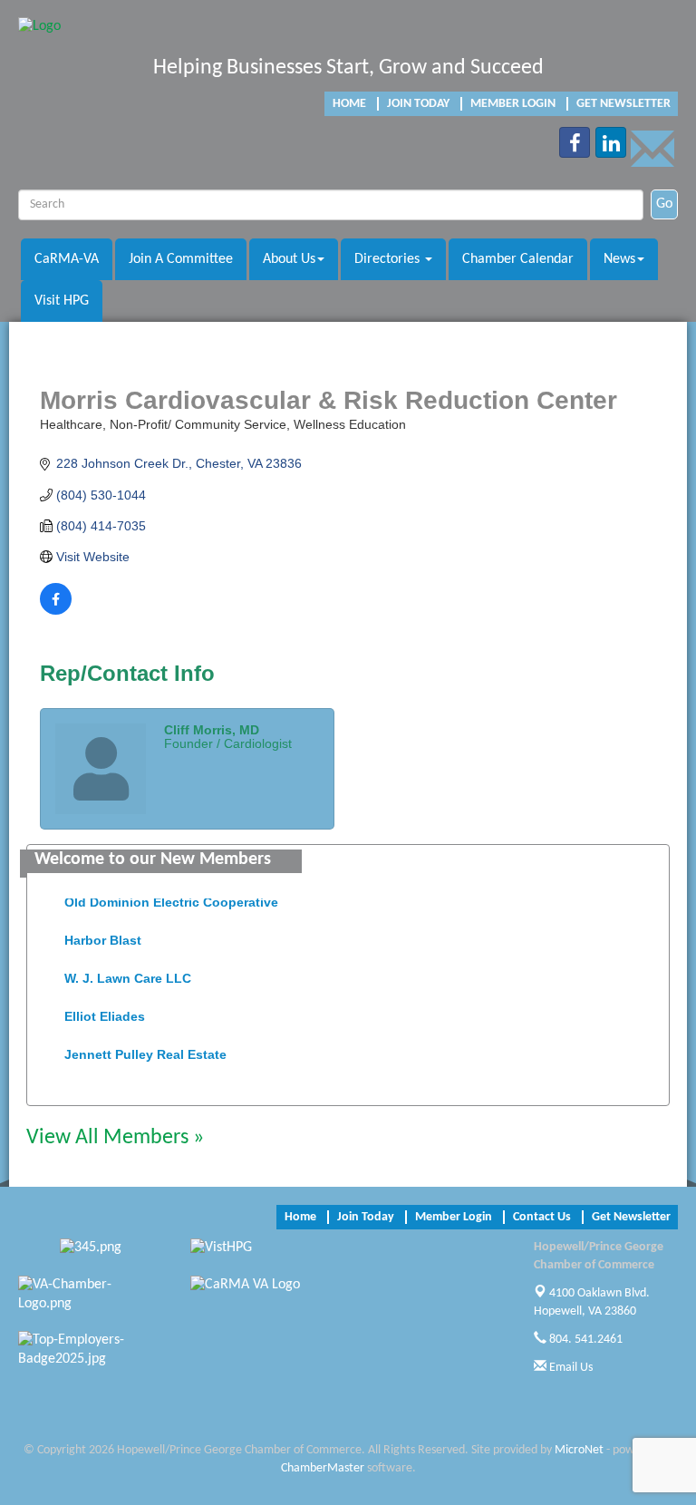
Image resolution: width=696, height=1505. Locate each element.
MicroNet (579, 1450)
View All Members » (115, 1138)
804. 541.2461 (584, 1339)
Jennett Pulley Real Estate (145, 1050)
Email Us (569, 1367)
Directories (388, 259)
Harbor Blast (102, 935)
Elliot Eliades (104, 1012)
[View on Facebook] (56, 610)
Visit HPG (61, 301)
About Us (289, 259)
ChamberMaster (322, 1468)
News (619, 259)
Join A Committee (181, 259)
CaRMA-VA (66, 259)
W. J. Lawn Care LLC (127, 973)
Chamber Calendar (518, 259)
